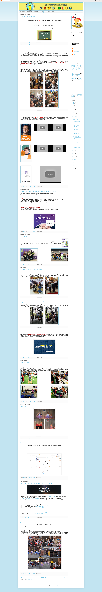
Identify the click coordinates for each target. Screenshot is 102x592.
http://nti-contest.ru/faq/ (45, 504)
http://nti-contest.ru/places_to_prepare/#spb (42, 512)
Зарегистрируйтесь (51, 496)
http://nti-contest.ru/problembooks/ (44, 511)
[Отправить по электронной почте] (36, 42)
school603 (74, 54)
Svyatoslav (75, 48)
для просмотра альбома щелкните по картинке (44, 570)
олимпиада (73, 84)
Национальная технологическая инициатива (31, 498)
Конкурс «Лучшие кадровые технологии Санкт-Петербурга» (35, 332)
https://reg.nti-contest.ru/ (41, 507)
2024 (73, 105)
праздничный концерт (27, 438)
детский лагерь (77, 68)
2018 (73, 161)
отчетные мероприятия (76, 86)
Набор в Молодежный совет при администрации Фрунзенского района (38, 191)
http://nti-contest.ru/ (34, 503)
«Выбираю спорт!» (25, 362)
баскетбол (72, 59)
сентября (75, 118)
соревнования (73, 92)
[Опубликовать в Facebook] (39, 42)
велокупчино (73, 62)
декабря (75, 113)
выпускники (80, 63)
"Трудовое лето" (24, 236)
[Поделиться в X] (38, 42)
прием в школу (75, 89)
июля (74, 150)
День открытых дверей (27, 44)
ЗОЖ (72, 75)
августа (75, 149)
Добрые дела (74, 69)
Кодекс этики (74, 79)
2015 (73, 165)
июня (74, 151)
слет (79, 91)
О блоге (52, 11)
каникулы (80, 78)
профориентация (73, 91)
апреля (75, 154)
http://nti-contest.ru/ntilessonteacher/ (37, 513)
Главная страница (22, 11)
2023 (73, 106)
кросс (72, 81)
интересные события (30, 574)
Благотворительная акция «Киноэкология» (31, 269)
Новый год (77, 82)
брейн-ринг (78, 59)
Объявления (25, 478)
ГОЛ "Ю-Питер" (47, 11)
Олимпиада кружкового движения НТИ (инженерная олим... (77, 145)
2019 (73, 112)
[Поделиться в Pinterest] (40, 42)
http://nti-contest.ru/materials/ (39, 509)
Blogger (57, 585)
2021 (73, 109)
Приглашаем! (23, 443)
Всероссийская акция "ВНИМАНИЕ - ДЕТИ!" (32, 302)
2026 (73, 102)
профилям (32, 501)
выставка (79, 64)
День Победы (74, 67)
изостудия (72, 77)
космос (74, 80)
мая (74, 153)
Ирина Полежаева (76, 51)
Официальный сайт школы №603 (76, 37)
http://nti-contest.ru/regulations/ (38, 508)
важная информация (75, 60)
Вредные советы (29, 11)
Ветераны (80, 62)
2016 (73, 163)
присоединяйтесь (74, 90)
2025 (73, 103)
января (75, 159)
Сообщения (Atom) (29, 579)
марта (75, 156)
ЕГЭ (79, 74)
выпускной (74, 64)
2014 (73, 166)
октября (75, 116)
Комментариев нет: (32, 42)
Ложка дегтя (36, 11)
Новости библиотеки (25, 48)
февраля (75, 157)
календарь (59, 499)
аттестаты (79, 58)
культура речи (77, 81)
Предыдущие (66, 577)
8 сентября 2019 (24, 406)
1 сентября (25, 574)
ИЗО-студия (78, 75)
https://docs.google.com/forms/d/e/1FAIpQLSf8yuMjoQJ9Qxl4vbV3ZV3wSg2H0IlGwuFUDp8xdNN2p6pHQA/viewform (44, 211)
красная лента (78, 80)
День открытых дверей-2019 (27, 16)
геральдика (73, 65)
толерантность (73, 93)
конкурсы (80, 79)
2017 (73, 162)
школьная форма (75, 95)
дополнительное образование (75, 72)
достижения (73, 74)
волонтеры (75, 63)
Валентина (75, 50)
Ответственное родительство (27, 115)
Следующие (22, 577)
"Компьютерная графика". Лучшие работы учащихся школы (76, 40)
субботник (78, 92)
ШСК (80, 95)
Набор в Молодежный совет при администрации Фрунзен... (76, 127)
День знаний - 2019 (25, 522)
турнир (79, 93)
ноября (75, 115)
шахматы (80, 94)
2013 (73, 168)
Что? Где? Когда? (74, 94)
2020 (73, 110)
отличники (80, 85)
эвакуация (72, 96)
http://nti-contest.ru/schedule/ (46, 505)
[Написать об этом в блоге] (37, 42)
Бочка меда (41, 11)
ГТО (77, 65)
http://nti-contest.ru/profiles (40, 506)
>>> (55, 28)
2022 (73, 108)
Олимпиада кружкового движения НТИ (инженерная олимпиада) (36, 483)
